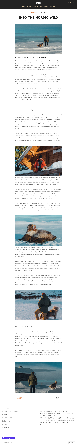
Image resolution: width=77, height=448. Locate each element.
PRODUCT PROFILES (44, 6)
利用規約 (4, 414)
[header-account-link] (70, 2)
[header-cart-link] (73, 2)
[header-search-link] (67, 2)
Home (23, 6)
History (29, 6)
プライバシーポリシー (8, 418)
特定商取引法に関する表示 (10, 411)
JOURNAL (33, 13)
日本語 (71, 442)
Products (35, 6)
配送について (6, 421)
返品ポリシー (6, 424)
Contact (52, 6)
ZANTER (12, 442)
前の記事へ (20, 398)
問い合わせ (5, 428)
